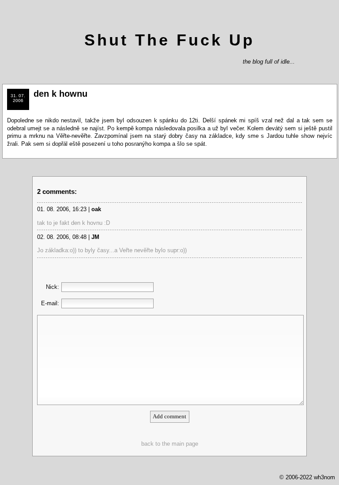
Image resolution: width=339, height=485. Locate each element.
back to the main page (169, 443)
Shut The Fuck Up (169, 40)
